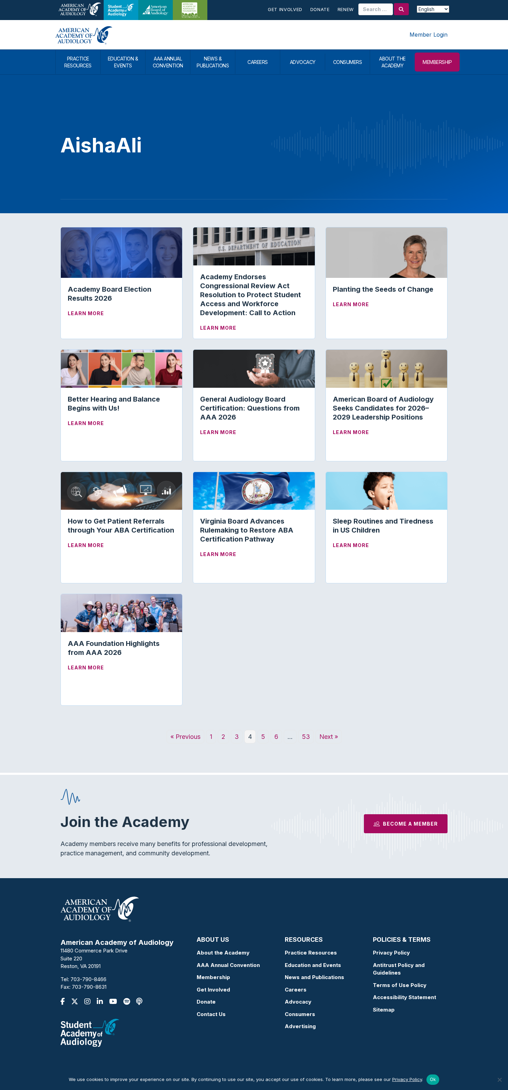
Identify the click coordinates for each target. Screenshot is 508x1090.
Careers (296, 989)
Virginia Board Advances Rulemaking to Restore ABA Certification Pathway (246, 530)
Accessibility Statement (404, 997)
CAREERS (257, 62)
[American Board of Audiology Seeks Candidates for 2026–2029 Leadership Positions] (386, 368)
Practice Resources (311, 952)
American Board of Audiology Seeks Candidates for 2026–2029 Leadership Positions (383, 408)
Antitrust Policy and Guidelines (399, 969)
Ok (433, 1079)
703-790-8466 (88, 979)
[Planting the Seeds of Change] (386, 252)
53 (306, 736)
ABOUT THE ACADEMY (392, 62)
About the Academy (223, 952)
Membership (213, 977)
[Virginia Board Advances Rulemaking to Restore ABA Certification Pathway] (253, 490)
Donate (320, 9)
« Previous (185, 736)
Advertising (300, 1026)
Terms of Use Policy (399, 985)
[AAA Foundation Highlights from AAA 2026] (121, 612)
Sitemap (384, 1009)
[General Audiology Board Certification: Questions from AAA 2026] (253, 368)
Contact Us (211, 1014)
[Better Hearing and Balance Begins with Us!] (121, 368)
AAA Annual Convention (228, 965)
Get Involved (285, 9)
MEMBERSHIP (437, 62)
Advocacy (298, 1001)
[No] (499, 1079)
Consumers (300, 1014)
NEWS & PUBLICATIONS (213, 62)
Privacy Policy (391, 952)
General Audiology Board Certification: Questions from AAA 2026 (250, 408)
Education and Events (313, 965)
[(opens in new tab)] (89, 1032)
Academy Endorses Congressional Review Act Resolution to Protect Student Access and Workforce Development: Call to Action (250, 295)
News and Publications (314, 977)
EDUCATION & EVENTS (123, 62)
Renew (346, 9)
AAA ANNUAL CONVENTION (168, 62)
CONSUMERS (347, 62)
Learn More (86, 313)
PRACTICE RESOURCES (78, 62)
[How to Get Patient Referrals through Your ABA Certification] (121, 490)
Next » (328, 736)
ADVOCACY (303, 62)
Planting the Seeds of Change (383, 289)
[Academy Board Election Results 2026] (121, 252)
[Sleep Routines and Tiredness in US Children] (386, 490)
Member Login (429, 34)
